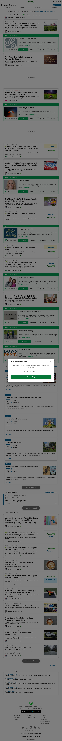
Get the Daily (31, 377)
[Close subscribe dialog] (50, 361)
